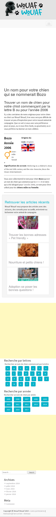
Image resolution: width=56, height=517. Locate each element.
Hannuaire (7, 513)
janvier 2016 (11, 494)
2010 (8, 404)
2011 (17, 404)
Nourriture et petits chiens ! (26, 262)
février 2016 (11, 491)
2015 (8, 409)
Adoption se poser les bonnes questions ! (23, 288)
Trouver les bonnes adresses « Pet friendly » (27, 236)
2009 (45, 399)
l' (29, 184)
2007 (27, 399)
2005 (8, 399)
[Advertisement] (28, 57)
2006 (17, 399)
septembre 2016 (13, 483)
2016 (17, 409)
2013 (36, 404)
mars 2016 (10, 489)
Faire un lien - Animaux (21, 513)
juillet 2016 (10, 486)
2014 (45, 404)
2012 (27, 404)
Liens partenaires (38, 511)
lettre (39, 182)
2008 (36, 399)
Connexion (10, 504)
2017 (27, 409)
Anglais (30, 142)
